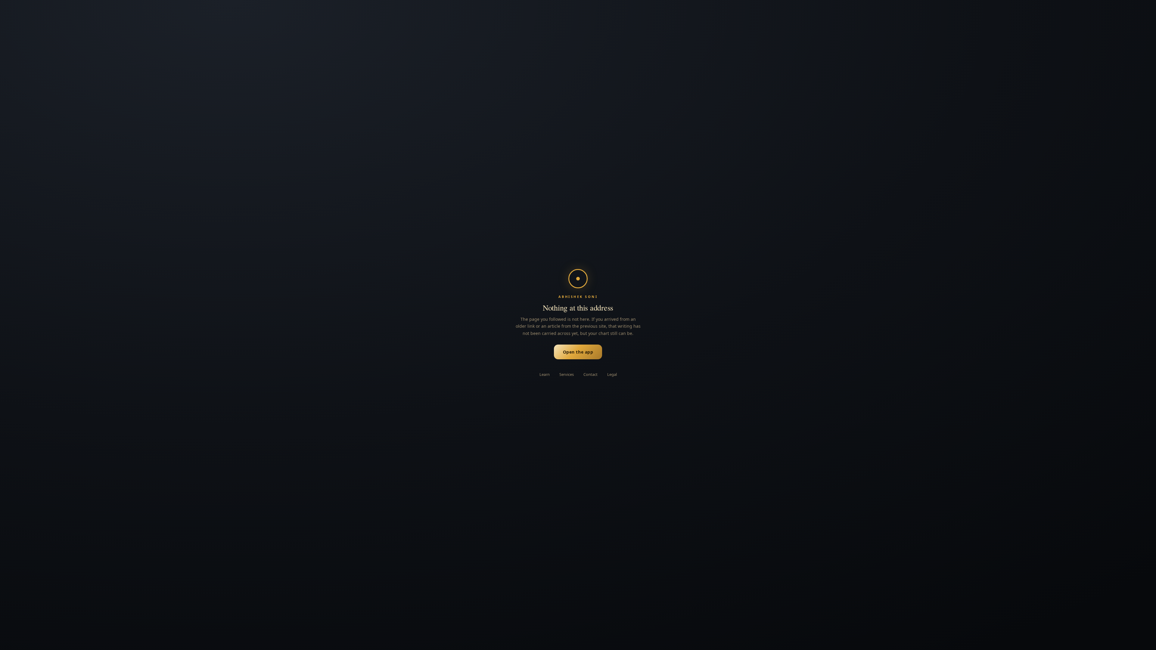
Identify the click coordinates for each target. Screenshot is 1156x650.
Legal (612, 374)
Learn (544, 374)
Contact (590, 374)
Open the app (578, 352)
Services (566, 374)
